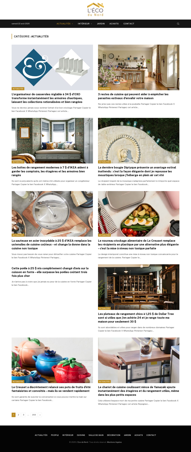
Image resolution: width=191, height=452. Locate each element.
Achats (114, 24)
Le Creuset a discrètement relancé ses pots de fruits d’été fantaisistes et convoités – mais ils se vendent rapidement (51, 389)
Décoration (113, 435)
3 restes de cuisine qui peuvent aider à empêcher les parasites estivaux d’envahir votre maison (133, 96)
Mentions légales (114, 442)
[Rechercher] (177, 24)
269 (34, 415)
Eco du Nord (83, 442)
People (55, 435)
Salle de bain (96, 435)
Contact (128, 24)
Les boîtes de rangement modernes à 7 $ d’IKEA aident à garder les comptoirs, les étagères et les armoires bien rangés (50, 171)
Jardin (101, 24)
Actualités (64, 24)
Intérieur (84, 24)
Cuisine (81, 435)
